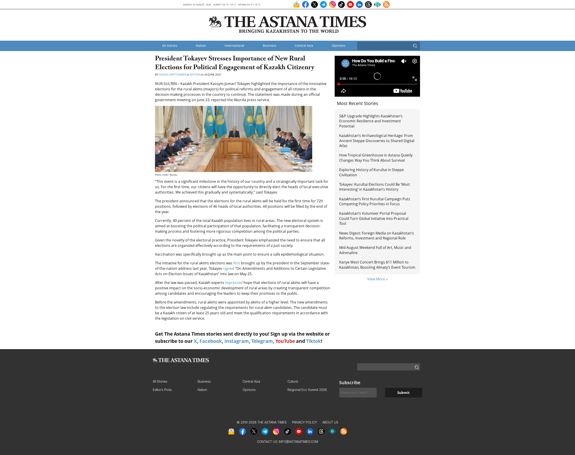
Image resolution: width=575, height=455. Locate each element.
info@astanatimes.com (298, 442)
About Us (330, 422)
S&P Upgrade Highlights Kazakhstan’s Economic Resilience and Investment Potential (370, 121)
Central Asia (304, 45)
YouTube (285, 341)
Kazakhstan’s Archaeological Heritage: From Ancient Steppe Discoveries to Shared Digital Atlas (376, 140)
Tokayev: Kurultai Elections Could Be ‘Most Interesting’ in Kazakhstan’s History (374, 187)
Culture (293, 381)
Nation (201, 45)
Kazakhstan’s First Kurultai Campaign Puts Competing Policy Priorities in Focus (374, 201)
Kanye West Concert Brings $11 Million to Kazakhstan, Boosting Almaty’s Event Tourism (377, 265)
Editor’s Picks (162, 390)
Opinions (338, 45)
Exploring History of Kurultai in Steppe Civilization (371, 172)
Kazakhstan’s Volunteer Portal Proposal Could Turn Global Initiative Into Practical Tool (373, 218)
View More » (377, 279)
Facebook (210, 341)
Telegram (262, 341)
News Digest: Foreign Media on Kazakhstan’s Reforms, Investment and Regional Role (376, 236)
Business (269, 45)
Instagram (236, 341)
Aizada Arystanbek (173, 74)
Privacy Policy (304, 422)
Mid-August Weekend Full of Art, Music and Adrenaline (375, 250)
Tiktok (313, 341)
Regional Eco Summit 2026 (307, 390)
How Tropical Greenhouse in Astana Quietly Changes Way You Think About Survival (376, 158)
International (234, 45)
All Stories (169, 45)
